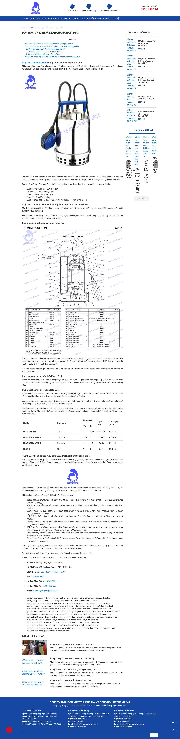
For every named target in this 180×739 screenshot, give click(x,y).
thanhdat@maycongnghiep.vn (45, 590)
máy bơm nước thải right (67, 628)
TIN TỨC (76, 18)
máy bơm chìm (56, 617)
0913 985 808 (49, 581)
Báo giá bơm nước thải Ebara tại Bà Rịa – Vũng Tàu (72, 669)
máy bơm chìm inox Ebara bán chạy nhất (101, 617)
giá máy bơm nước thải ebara (71, 614)
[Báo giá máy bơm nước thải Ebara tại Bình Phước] (34, 647)
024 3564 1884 (43, 572)
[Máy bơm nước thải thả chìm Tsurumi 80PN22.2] (132, 63)
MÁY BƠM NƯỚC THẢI (57, 18)
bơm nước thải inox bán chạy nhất (56, 609)
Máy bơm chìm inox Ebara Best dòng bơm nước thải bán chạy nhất (51, 46)
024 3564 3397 (37, 576)
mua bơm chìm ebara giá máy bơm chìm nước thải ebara (48, 631)
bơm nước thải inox (34, 609)
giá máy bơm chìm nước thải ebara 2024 (42, 614)
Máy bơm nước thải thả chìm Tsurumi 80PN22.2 (146, 61)
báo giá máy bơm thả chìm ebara (99, 603)
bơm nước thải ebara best (103, 606)
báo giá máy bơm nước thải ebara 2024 (69, 603)
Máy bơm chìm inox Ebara (35, 62)
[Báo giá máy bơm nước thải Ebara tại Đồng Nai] (34, 683)
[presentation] (128, 164)
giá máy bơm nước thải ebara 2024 (97, 614)
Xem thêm (141, 198)
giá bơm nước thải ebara (60, 612)
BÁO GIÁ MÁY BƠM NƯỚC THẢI (95, 18)
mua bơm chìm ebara (108, 628)
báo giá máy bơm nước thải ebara (40, 603)
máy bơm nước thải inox (88, 625)
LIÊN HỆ (115, 18)
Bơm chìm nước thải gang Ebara (53, 606)
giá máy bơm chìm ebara (81, 612)
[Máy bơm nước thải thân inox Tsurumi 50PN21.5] (132, 81)
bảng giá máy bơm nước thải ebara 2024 (95, 598)
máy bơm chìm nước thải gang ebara (67, 620)
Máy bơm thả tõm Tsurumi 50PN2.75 (146, 97)
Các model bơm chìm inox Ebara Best (43, 54)
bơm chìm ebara (33, 606)
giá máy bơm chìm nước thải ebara (106, 612)
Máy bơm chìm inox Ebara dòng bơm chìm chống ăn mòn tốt (48, 44)
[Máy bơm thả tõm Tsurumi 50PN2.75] (132, 99)
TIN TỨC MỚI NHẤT (143, 130)
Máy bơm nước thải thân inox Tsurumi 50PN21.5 (146, 80)
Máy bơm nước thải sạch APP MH (146, 165)
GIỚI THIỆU (41, 18)
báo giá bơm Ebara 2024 (64, 601)
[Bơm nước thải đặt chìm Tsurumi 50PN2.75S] (132, 115)
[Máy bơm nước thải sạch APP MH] (146, 145)
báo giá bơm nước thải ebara (86, 601)
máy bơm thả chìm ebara (88, 628)
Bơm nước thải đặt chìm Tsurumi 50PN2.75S (146, 114)
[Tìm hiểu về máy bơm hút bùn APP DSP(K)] (155, 145)
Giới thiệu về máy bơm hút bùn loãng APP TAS (137, 171)
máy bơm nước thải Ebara (89, 622)
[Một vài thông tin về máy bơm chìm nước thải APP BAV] (129, 151)
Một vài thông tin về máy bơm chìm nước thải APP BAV (129, 181)
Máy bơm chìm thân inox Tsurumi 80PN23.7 (146, 43)
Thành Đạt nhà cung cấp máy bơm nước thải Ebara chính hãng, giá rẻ (51, 57)
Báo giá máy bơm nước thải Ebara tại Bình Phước (72, 644)
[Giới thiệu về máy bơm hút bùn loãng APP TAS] (138, 147)
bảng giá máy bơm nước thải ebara (65, 598)
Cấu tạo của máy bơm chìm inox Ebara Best (45, 49)
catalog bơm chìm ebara (101, 609)
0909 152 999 (50, 586)
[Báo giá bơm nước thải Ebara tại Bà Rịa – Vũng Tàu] (34, 672)
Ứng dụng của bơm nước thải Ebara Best (44, 51)
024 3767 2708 (59, 572)
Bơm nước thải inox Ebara (81, 609)
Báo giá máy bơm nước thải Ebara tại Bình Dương (72, 658)
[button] (69, 18)
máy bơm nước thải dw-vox (66, 622)
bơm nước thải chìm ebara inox (79, 606)
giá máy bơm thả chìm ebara (38, 617)
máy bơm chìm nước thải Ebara (39, 620)
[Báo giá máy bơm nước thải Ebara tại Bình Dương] (34, 661)
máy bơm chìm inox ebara (74, 617)
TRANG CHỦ (28, 18)
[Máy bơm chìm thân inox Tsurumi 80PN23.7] (132, 45)
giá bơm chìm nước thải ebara (38, 612)
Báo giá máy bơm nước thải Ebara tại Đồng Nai (71, 680)
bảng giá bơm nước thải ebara (38, 598)
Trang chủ (26, 28)
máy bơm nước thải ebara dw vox (65, 625)
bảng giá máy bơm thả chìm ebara (40, 601)
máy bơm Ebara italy (90, 620)
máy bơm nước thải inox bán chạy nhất (42, 628)
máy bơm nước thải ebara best (38, 625)
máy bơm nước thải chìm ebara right (41, 622)
